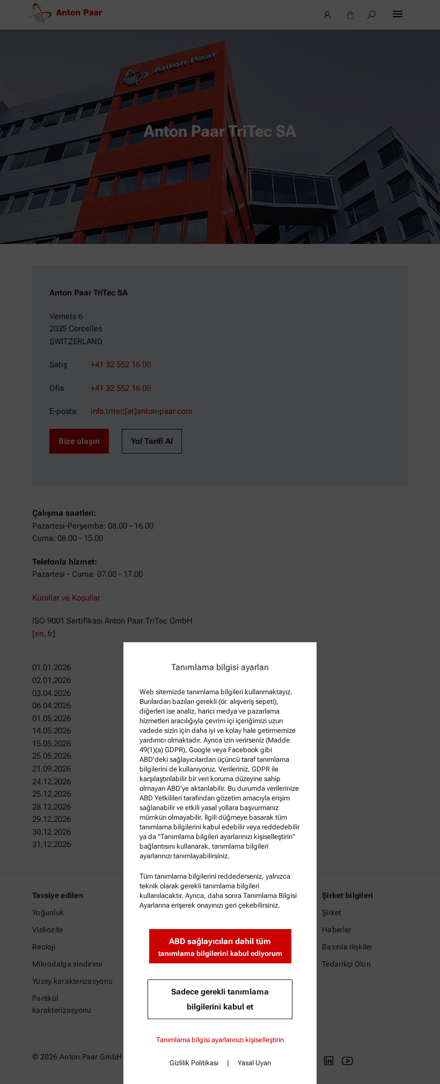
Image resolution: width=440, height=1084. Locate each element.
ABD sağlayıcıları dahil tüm (220, 947)
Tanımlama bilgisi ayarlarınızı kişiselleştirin (220, 1040)
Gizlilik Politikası (194, 1063)
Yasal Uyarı (254, 1063)
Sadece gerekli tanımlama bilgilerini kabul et (220, 999)
